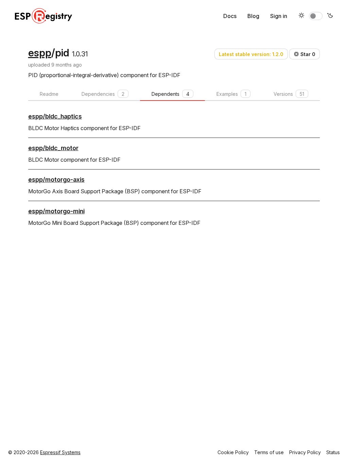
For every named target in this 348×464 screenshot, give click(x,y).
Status (333, 452)
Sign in (278, 16)
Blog (253, 16)
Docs (230, 16)
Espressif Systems (60, 452)
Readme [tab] (49, 94)
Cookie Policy (233, 452)
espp (39, 53)
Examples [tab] (231, 94)
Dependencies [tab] (103, 94)
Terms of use (269, 452)
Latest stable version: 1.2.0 (251, 54)
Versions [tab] (289, 94)
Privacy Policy (305, 452)
